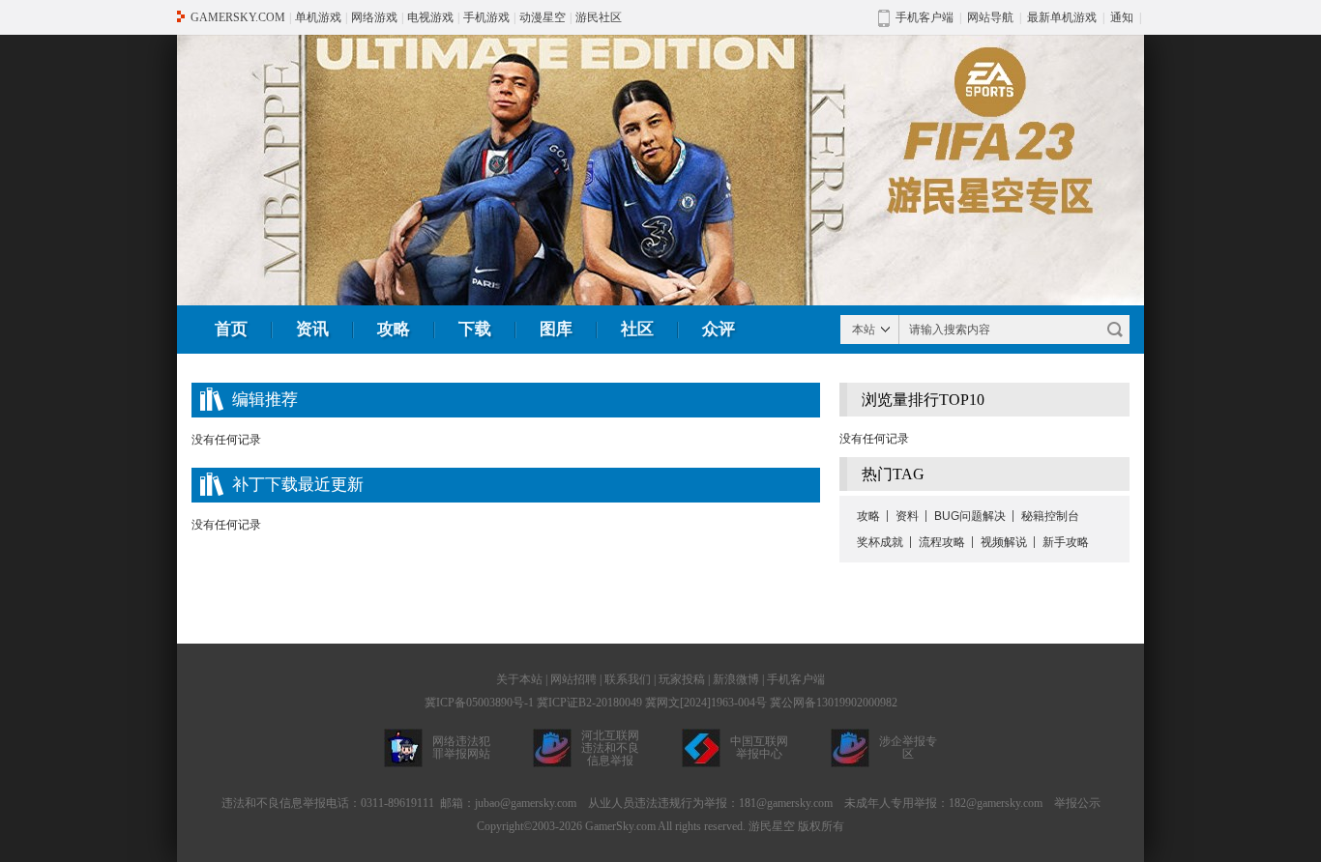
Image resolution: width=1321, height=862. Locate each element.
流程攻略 (942, 542)
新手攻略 (1065, 542)
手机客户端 (796, 679)
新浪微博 (736, 679)
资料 (907, 516)
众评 (718, 329)
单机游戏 (318, 17)
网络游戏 (374, 17)
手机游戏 (486, 17)
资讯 (312, 329)
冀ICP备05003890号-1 (479, 702)
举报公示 (1077, 803)
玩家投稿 (682, 679)
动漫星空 (542, 17)
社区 (637, 329)
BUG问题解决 (970, 516)
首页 (231, 329)
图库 (556, 329)
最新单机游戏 (1062, 17)
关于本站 (519, 679)
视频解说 (1004, 542)
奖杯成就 (880, 542)
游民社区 (598, 17)
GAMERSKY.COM (238, 17)
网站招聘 (573, 679)
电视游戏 (430, 17)
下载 (474, 329)
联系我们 (627, 679)
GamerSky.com (620, 826)
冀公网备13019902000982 (833, 702)
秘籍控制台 (1050, 516)
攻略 (393, 329)
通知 (1121, 17)
